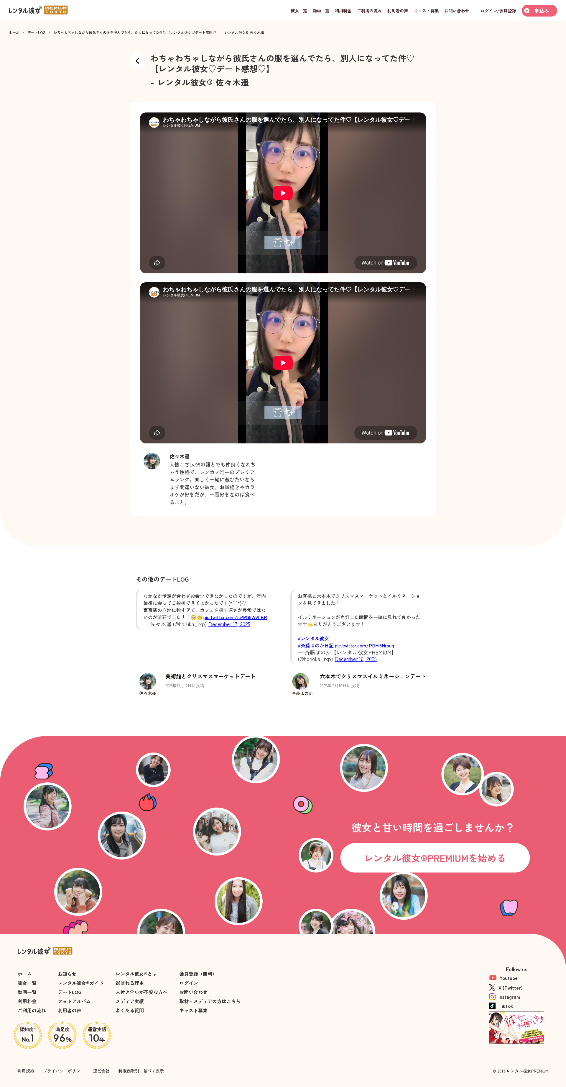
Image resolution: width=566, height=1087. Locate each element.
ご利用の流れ (32, 1010)
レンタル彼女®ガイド (81, 982)
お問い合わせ (193, 991)
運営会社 (101, 1071)
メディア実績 (130, 1001)
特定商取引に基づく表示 (141, 1071)
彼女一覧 (27, 982)
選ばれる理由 (130, 982)
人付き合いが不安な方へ (141, 991)
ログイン (188, 982)
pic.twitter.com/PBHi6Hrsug (364, 645)
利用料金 (27, 1001)
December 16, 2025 (356, 658)
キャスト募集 (193, 1010)
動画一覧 (27, 991)
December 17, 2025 (229, 624)
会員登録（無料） (198, 973)
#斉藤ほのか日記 (316, 645)
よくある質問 (130, 1010)
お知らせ (67, 973)
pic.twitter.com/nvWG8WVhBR (235, 617)
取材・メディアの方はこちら (210, 1001)
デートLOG (36, 32)
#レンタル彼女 (313, 638)
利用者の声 (69, 1010)
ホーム (14, 32)
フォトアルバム (74, 1001)
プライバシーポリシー (63, 1071)
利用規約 (26, 1071)
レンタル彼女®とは (136, 973)
